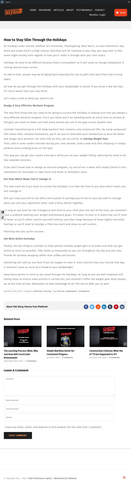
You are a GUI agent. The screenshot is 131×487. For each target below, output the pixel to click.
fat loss (61, 291)
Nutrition (38, 291)
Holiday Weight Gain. (96, 138)
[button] (6, 344)
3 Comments (115, 357)
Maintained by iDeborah (65, 478)
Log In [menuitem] (7, 2)
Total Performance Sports (40, 478)
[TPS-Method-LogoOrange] (13, 9)
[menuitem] (2, 2)
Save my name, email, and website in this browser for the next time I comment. (54, 427)
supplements (71, 291)
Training (47, 291)
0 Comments (84, 291)
